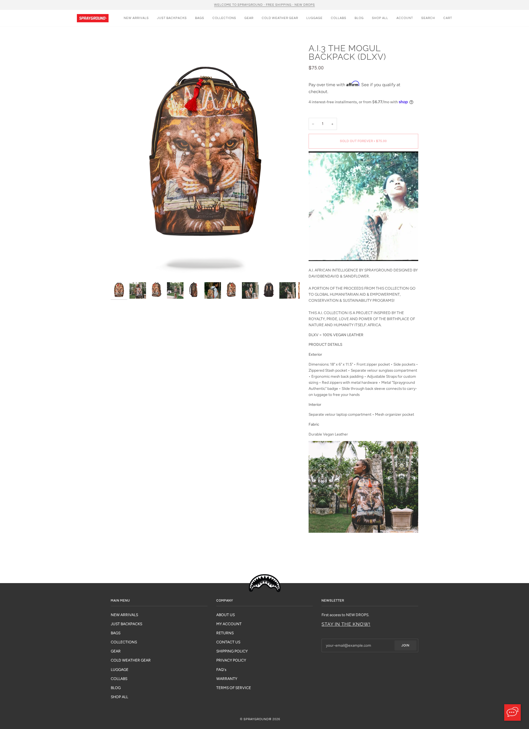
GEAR (116, 651)
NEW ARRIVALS (124, 615)
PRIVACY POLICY (231, 660)
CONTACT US (228, 642)
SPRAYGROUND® (258, 719)
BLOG (116, 688)
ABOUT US (225, 615)
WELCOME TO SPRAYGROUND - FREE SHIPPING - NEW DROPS (264, 4)
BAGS (115, 633)
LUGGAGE (119, 669)
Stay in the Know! (346, 624)
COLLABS (119, 678)
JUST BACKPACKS (126, 624)
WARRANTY (226, 678)
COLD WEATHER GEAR (131, 660)
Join (405, 645)
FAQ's (221, 669)
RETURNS (225, 633)
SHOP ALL (119, 697)
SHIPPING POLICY (232, 651)
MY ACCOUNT (229, 624)
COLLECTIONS (124, 642)
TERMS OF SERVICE (233, 688)
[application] (512, 712)
